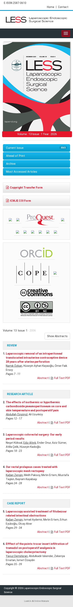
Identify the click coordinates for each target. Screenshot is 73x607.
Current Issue (36, 148)
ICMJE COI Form (20, 200)
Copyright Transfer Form (26, 187)
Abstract (42, 378)
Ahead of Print (15, 156)
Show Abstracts (57, 336)
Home (51, 7)
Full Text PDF (62, 378)
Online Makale (41, 601)
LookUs (28, 601)
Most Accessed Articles (21, 171)
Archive (11, 163)
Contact (63, 7)
